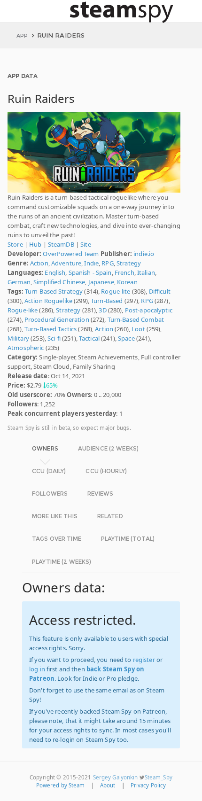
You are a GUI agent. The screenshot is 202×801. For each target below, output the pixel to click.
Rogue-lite (115, 291)
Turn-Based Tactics (50, 329)
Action (39, 263)
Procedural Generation (56, 319)
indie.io (143, 253)
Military (18, 338)
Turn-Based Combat (136, 319)
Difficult (160, 291)
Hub (35, 244)
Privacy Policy (148, 785)
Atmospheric (26, 347)
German (19, 282)
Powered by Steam (60, 785)
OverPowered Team (71, 253)
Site (85, 244)
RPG (107, 263)
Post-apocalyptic (148, 310)
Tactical (89, 338)
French (124, 272)
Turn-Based (107, 300)
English (55, 272)
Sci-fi (54, 338)
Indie (91, 263)
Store (15, 244)
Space (126, 338)
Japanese (101, 282)
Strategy (129, 263)
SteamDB (61, 244)
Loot (138, 329)
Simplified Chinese (59, 282)
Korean (127, 282)
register (144, 659)
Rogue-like (23, 310)
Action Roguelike (48, 300)
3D (102, 310)
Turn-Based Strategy (54, 291)
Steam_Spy (158, 777)
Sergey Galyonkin (115, 777)
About (108, 785)
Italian (146, 272)
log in (37, 669)
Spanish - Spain (90, 272)
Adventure (66, 263)
